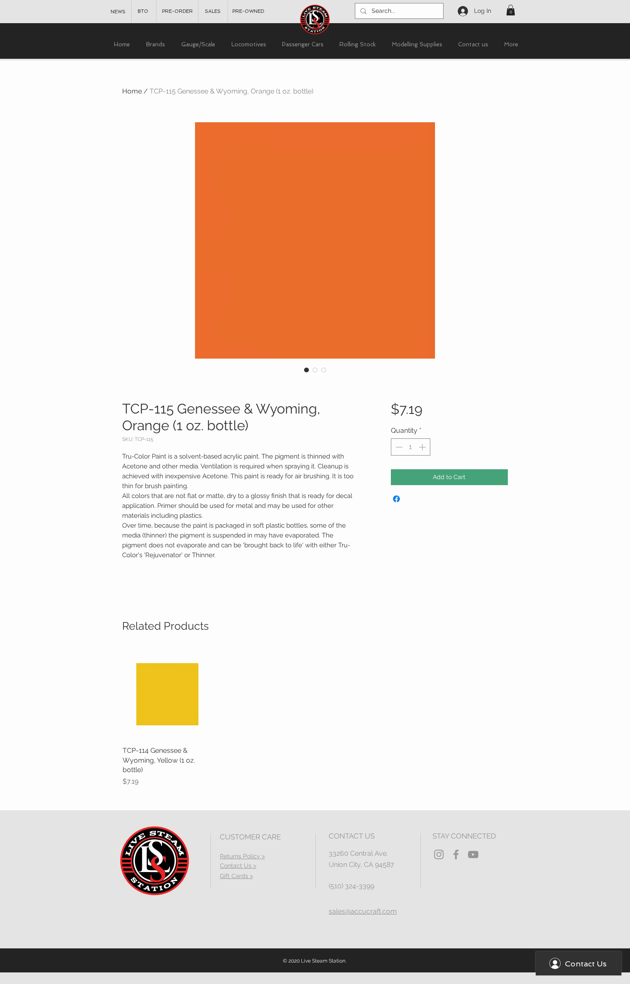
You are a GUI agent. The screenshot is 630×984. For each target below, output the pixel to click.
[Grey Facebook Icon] (456, 854)
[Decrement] (398, 447)
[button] (510, 10)
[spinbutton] (410, 447)
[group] (315, 718)
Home (132, 91)
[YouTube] (473, 854)
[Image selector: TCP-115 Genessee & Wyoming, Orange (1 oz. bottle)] (306, 369)
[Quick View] (168, 694)
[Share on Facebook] (396, 499)
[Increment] (423, 447)
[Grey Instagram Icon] (438, 854)
